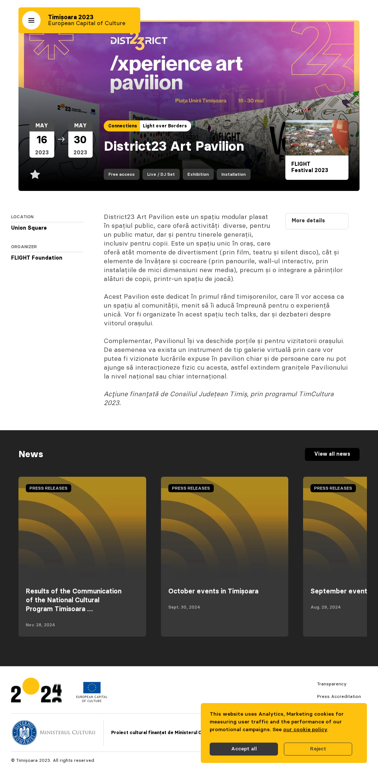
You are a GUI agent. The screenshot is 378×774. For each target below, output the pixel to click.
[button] (31, 20)
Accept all (244, 748)
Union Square (29, 228)
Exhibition (198, 174)
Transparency (332, 684)
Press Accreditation (339, 696)
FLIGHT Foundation (36, 258)
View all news (332, 454)
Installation (233, 174)
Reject (318, 748)
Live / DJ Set (161, 174)
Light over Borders (165, 126)
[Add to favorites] (35, 174)
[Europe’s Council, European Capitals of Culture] (91, 700)
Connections (122, 126)
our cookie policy (305, 729)
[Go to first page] (36, 692)
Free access (122, 174)
